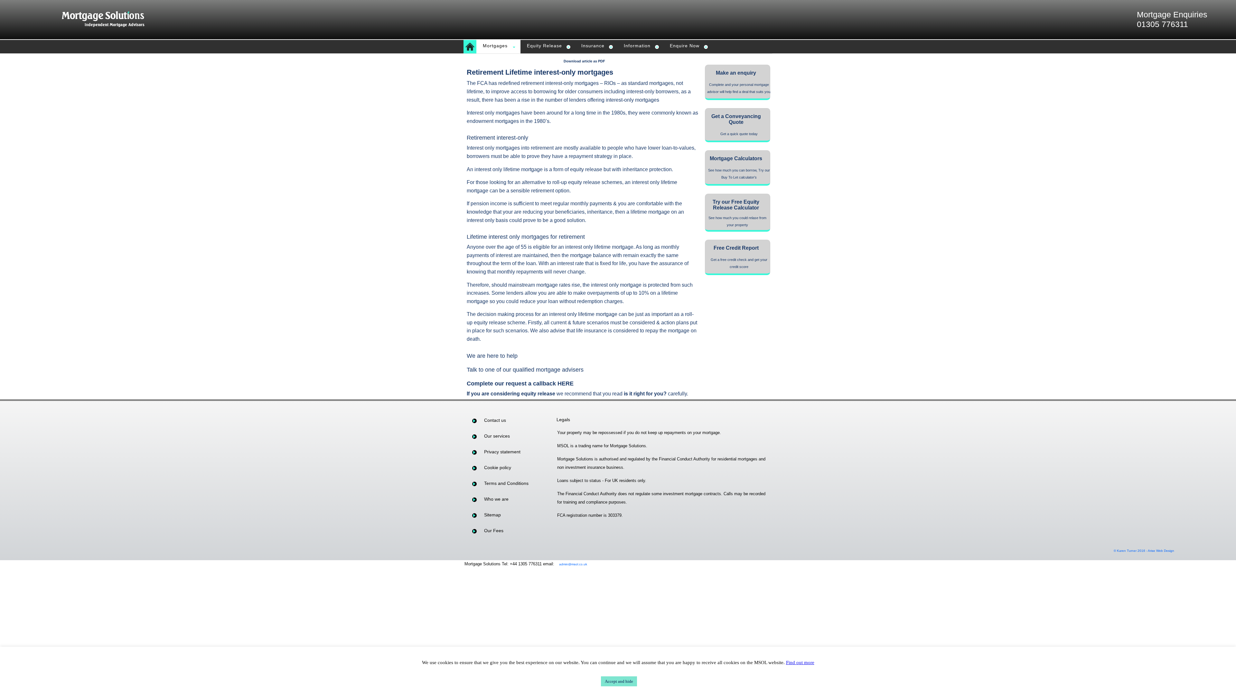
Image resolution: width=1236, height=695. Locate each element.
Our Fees (493, 530)
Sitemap (492, 514)
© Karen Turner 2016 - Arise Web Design (1144, 550)
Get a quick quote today (739, 134)
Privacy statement (502, 451)
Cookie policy (497, 467)
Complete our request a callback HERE (520, 383)
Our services (497, 436)
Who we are (496, 499)
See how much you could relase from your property (737, 221)
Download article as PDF (584, 61)
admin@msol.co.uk (573, 564)
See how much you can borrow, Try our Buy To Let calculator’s (739, 173)
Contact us (495, 420)
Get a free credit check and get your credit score (739, 263)
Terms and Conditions (506, 483)
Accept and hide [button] (619, 681)
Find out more (800, 662)
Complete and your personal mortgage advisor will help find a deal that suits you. (739, 88)
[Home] (470, 46)
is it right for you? (645, 393)
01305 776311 (1162, 24)
